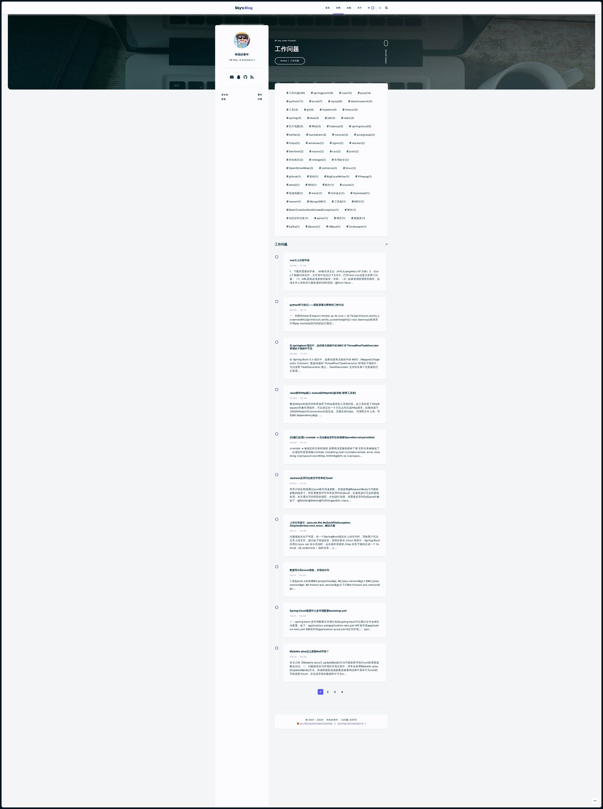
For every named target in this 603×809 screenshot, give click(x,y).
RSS (310, 184)
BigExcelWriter (336, 176)
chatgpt (317, 159)
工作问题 (294, 93)
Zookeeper (356, 226)
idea (312, 117)
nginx (336, 143)
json (352, 151)
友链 (349, 8)
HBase (333, 226)
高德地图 (294, 193)
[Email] (232, 77)
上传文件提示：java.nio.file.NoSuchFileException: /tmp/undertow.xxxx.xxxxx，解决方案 (320, 524)
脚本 (350, 209)
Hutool (349, 109)
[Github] (245, 77)
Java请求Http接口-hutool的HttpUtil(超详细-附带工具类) (323, 392)
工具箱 (338, 201)
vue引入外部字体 (300, 260)
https (292, 143)
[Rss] (252, 77)
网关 (339, 218)
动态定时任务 (297, 218)
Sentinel (294, 151)
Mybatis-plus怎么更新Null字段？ (309, 651)
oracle (346, 184)
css (334, 151)
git (308, 109)
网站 (314, 126)
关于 (360, 8)
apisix (321, 218)
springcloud (360, 126)
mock (315, 193)
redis (347, 117)
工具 (291, 109)
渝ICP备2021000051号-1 (352, 723)
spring (293, 117)
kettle (292, 134)
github (293, 176)
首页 (328, 8)
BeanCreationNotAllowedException (312, 209)
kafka (292, 226)
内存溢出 (336, 193)
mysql (335, 101)
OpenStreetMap (299, 168)
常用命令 (339, 159)
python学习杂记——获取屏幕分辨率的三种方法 (317, 304)
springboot (321, 93)
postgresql (364, 134)
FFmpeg (363, 176)
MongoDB (316, 201)
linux (349, 168)
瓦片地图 (294, 126)
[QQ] (238, 77)
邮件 (327, 184)
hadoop (334, 126)
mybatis (327, 109)
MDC (357, 201)
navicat (340, 134)
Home (284, 61)
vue (344, 93)
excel (315, 101)
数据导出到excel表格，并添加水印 (309, 570)
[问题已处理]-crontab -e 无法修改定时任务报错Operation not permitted (332, 437)
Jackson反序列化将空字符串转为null (311, 478)
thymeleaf (359, 193)
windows (314, 143)
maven (293, 201)
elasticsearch (360, 101)
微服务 (358, 218)
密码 (312, 176)
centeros (327, 168)
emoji (292, 184)
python (293, 101)
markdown (315, 134)
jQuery (312, 226)
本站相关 (294, 159)
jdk (329, 117)
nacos (316, 151)
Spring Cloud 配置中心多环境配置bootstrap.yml (318, 610)
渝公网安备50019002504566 (316, 723)
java (363, 93)
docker (356, 143)
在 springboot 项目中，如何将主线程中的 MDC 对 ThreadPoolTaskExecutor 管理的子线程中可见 (334, 347)
